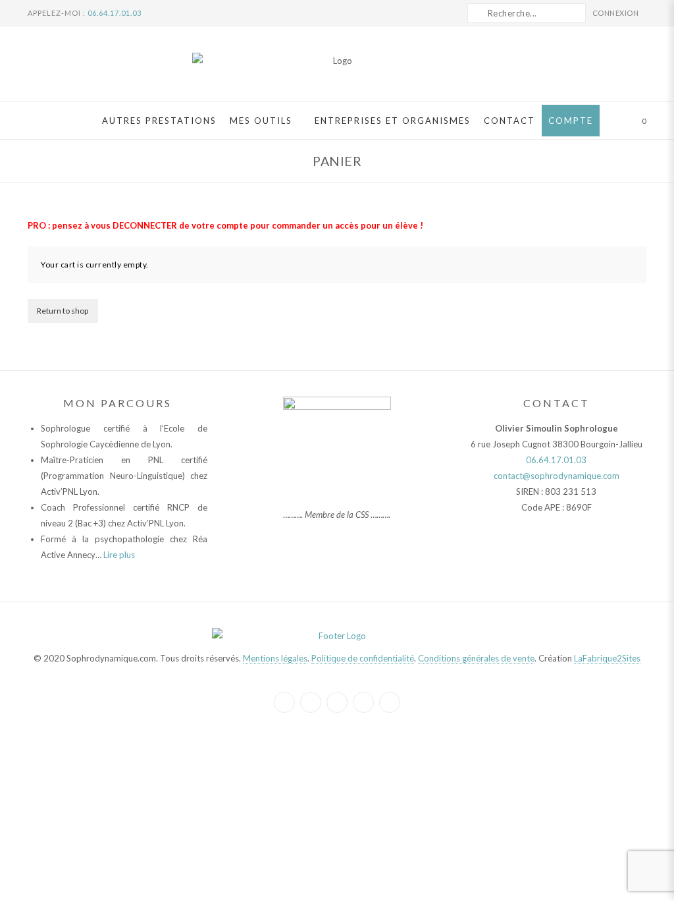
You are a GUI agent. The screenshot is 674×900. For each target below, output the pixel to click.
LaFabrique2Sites (607, 658)
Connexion (616, 13)
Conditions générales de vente (476, 658)
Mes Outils (261, 120)
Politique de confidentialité (362, 658)
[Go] (477, 13)
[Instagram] (310, 702)
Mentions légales (275, 658)
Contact (509, 120)
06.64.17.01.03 (115, 13)
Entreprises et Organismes (393, 120)
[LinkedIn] (337, 702)
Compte (570, 120)
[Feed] (389, 702)
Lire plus (119, 554)
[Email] (363, 702)
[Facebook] (284, 702)
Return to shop (62, 311)
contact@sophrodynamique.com (556, 475)
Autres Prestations (159, 120)
